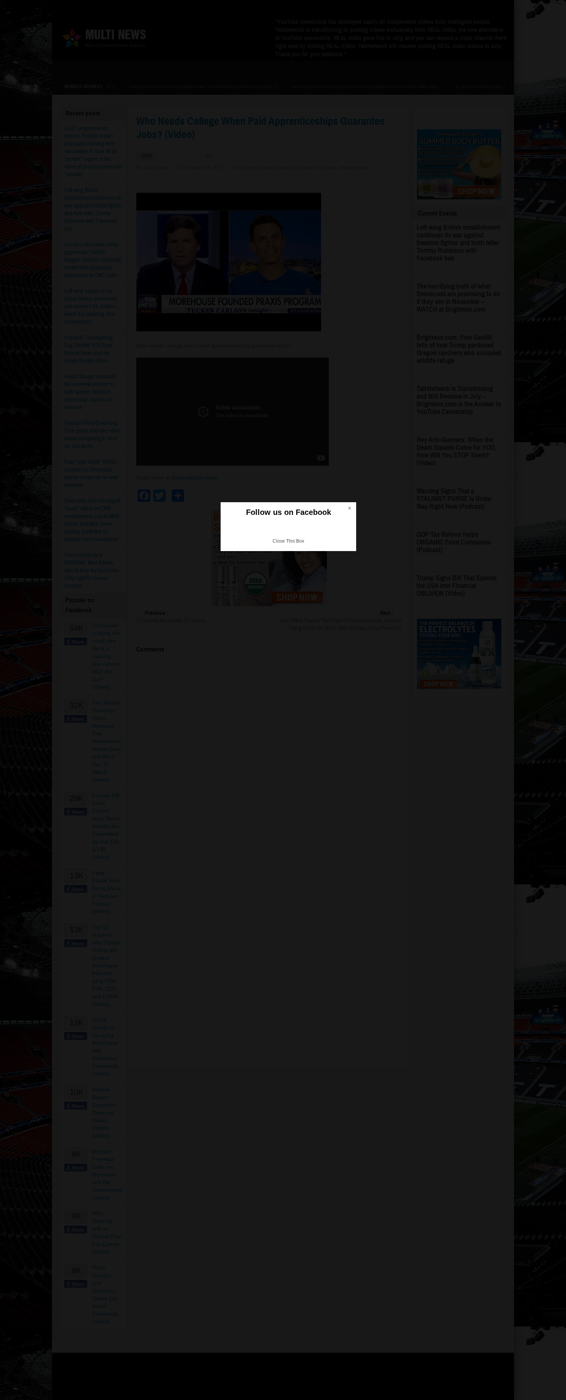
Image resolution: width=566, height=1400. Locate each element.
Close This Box (288, 541)
